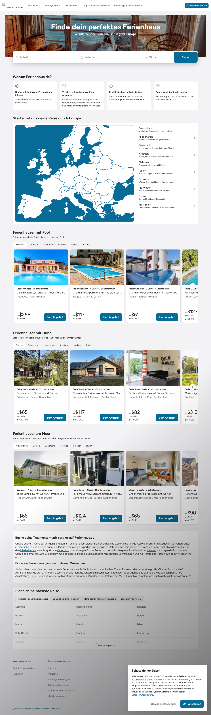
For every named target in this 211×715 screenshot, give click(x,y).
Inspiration (18, 674)
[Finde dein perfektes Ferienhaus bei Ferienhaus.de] (36, 709)
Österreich (63, 550)
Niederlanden (28, 550)
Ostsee (151, 550)
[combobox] (47, 57)
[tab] (20, 244)
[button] (109, 57)
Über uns (51, 668)
